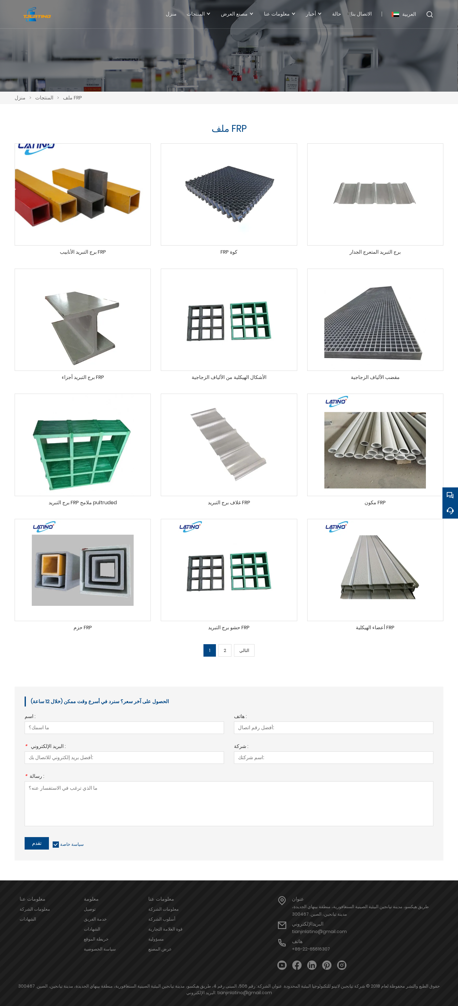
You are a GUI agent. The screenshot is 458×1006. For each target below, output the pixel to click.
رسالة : (34, 777)
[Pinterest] (327, 965)
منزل (20, 97)
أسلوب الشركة (161, 919)
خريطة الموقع (96, 939)
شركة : (241, 747)
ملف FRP (72, 97)
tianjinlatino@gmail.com (319, 931)
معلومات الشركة (35, 909)
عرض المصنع (160, 949)
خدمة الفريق (95, 919)
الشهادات (28, 919)
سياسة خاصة (72, 844)
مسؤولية (156, 939)
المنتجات (44, 97)
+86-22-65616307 (311, 949)
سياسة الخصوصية (100, 949)
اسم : (30, 717)
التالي (244, 650)
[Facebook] (297, 965)
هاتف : (240, 717)
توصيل (90, 909)
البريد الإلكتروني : (45, 747)
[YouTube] (282, 965)
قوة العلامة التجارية (165, 929)
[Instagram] (342, 965)
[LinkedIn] (312, 965)
